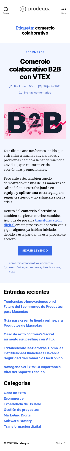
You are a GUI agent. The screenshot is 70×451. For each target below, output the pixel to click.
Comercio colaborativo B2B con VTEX (35, 69)
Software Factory (18, 421)
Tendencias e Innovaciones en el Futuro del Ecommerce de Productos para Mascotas (33, 307)
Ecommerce (35, 52)
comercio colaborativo (24, 263)
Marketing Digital (17, 415)
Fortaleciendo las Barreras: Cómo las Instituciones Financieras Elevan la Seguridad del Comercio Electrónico (33, 353)
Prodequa (22, 443)
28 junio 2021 (52, 86)
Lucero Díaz (27, 86)
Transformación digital (22, 426)
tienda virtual (51, 267)
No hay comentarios (37, 92)
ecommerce (33, 267)
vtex (12, 271)
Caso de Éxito (15, 393)
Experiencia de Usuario (22, 404)
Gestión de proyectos (21, 410)
